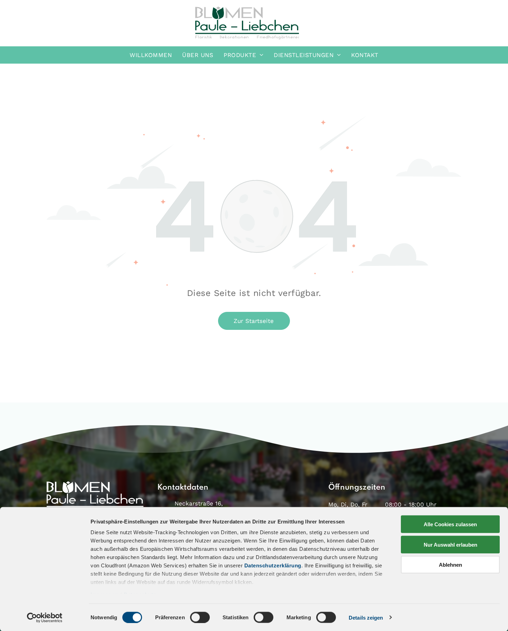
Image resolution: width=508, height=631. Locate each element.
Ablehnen (450, 565)
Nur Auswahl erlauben (450, 544)
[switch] (200, 617)
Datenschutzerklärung (272, 565)
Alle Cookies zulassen (450, 524)
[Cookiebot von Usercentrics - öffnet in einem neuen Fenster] (45, 617)
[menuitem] (150, 55)
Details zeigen (366, 617)
